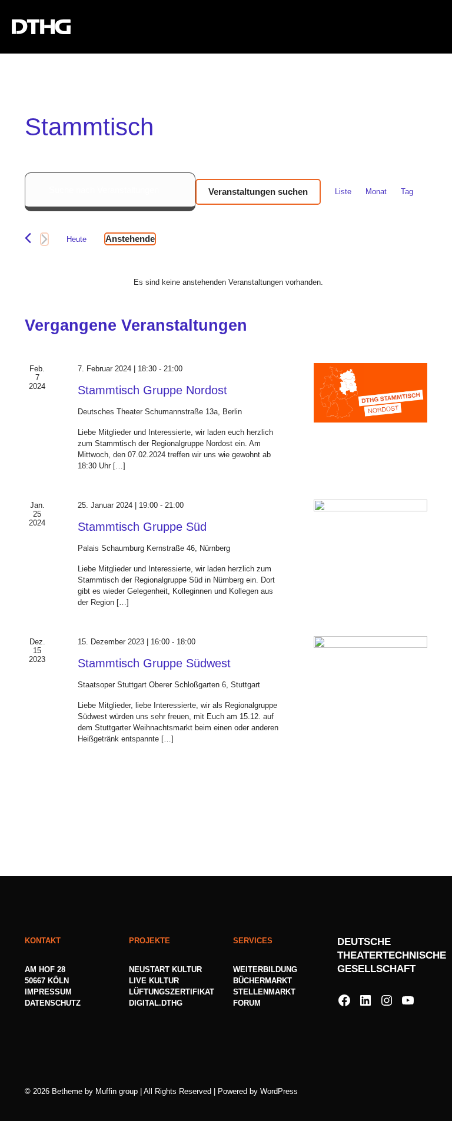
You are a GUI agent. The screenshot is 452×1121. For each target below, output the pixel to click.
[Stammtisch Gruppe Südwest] (370, 666)
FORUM (247, 1003)
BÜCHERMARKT (262, 980)
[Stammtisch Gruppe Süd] (370, 529)
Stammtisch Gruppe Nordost (152, 390)
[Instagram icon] (411, 1091)
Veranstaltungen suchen (258, 192)
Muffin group (116, 1091)
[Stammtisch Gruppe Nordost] (370, 393)
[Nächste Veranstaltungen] (44, 239)
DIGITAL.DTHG (155, 1003)
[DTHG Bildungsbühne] (41, 26)
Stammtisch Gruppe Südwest (154, 663)
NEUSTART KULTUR (165, 969)
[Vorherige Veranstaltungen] (28, 238)
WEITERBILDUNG (265, 969)
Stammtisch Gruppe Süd (142, 526)
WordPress (279, 1091)
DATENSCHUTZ (54, 1003)
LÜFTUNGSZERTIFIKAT (171, 991)
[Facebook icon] (386, 1091)
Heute (77, 239)
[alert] (228, 282)
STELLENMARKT (264, 991)
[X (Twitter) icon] (398, 1091)
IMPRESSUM (48, 991)
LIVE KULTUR (154, 980)
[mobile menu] (433, 26)
